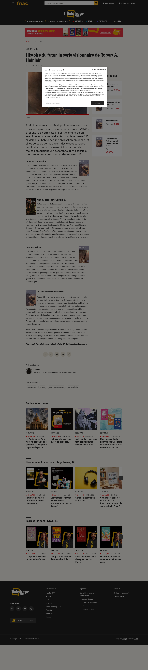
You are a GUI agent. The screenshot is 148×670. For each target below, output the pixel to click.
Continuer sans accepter (99, 69)
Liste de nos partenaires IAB (53, 98)
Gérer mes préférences (53, 103)
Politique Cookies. (97, 88)
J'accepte (97, 103)
